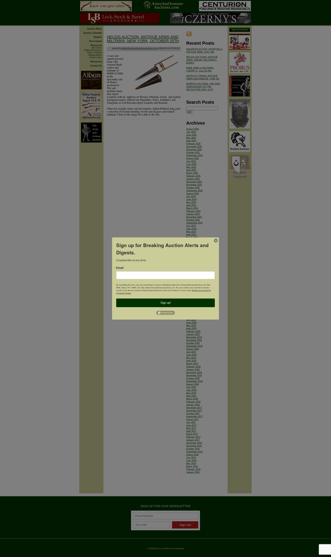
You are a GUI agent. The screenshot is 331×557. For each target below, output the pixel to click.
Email (119, 267)
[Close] (216, 240)
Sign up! (166, 302)
